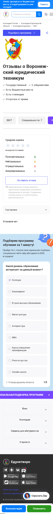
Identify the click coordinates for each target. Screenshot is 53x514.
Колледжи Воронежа (21, 26)
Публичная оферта (11, 490)
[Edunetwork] (6, 14)
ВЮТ (35, 26)
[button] (26, 410)
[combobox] (25, 14)
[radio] (7, 145)
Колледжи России (10, 23)
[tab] (9, 120)
